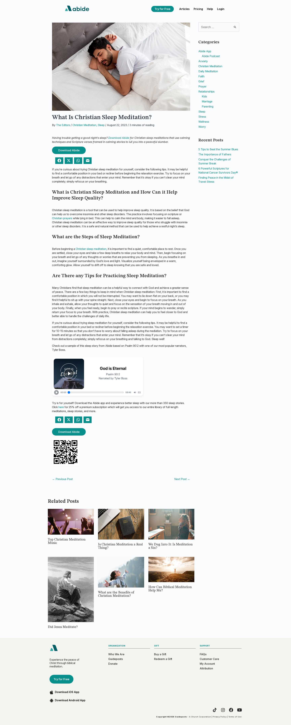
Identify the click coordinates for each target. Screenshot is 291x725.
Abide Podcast (211, 56)
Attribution (206, 668)
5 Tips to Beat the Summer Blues (218, 149)
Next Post (182, 479)
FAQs (203, 654)
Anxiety (203, 61)
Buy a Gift (160, 654)
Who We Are (116, 654)
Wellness (203, 121)
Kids (204, 96)
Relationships (206, 91)
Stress (202, 116)
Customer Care (209, 659)
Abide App (204, 51)
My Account (207, 663)
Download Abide (118, 138)
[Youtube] (239, 710)
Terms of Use (234, 717)
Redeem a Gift (163, 659)
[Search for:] (218, 27)
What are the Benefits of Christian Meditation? (116, 594)
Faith (201, 76)
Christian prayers (62, 218)
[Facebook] (231, 710)
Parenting (207, 106)
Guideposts (115, 659)
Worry (202, 126)
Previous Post (62, 479)
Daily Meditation (208, 71)
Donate (113, 663)
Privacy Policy (220, 717)
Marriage (207, 101)
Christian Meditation (84, 125)
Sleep (101, 125)
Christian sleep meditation (91, 249)
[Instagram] (223, 710)
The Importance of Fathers (214, 154)
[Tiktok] (215, 710)
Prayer (202, 86)
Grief (201, 81)
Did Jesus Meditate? (63, 627)
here (61, 407)
